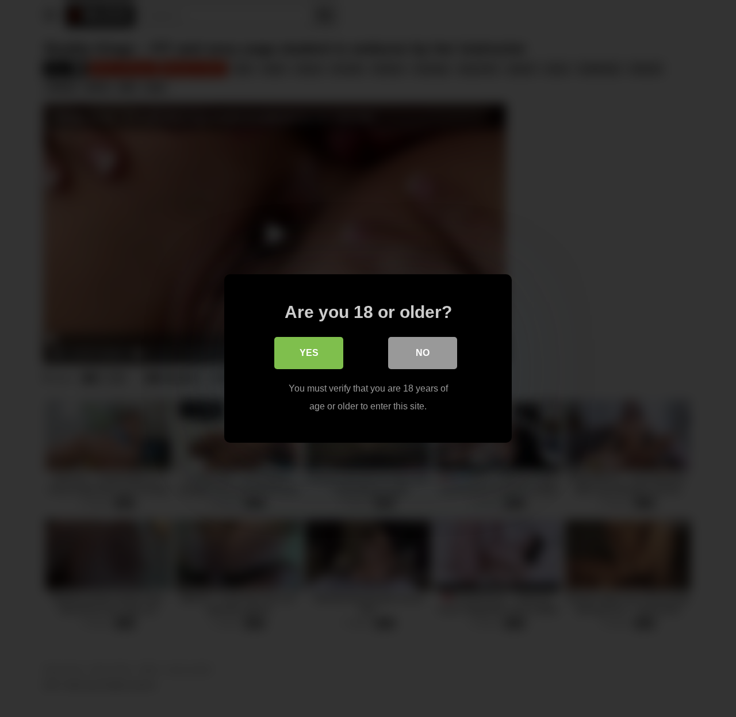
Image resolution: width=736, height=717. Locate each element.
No (423, 353)
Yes (309, 353)
